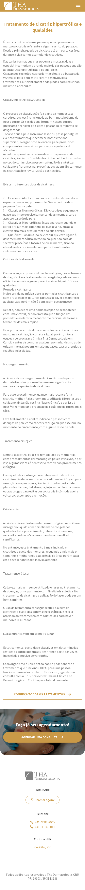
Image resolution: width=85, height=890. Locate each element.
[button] (78, 5)
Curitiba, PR (42, 847)
